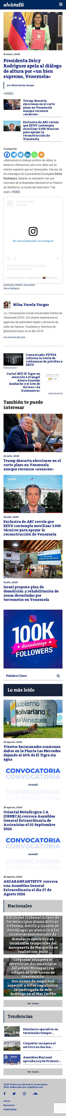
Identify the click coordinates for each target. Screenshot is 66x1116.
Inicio (7, 1101)
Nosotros (9, 1105)
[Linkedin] (27, 155)
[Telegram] (14, 155)
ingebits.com (35, 1087)
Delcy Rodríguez (12, 288)
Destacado (9, 285)
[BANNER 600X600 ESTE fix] (33, 639)
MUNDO (19, 285)
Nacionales (29, 285)
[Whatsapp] (34, 155)
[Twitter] (21, 155)
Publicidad (10, 1109)
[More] (41, 155)
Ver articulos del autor (14, 337)
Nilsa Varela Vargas (23, 85)
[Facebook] (7, 155)
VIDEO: (16, 192)
